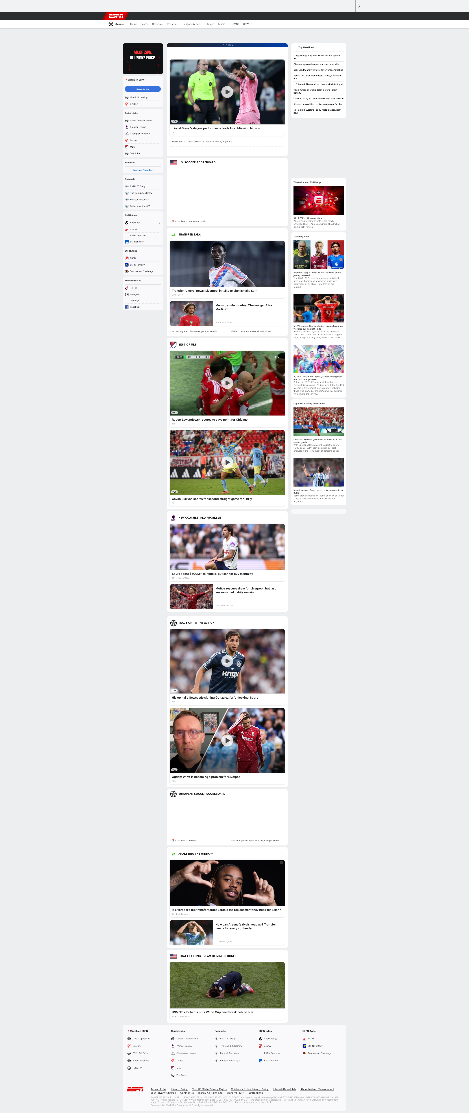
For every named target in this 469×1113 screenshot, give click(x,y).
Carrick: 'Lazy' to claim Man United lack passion (318, 98)
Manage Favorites (143, 170)
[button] (351, 16)
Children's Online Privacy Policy (250, 1089)
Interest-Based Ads (284, 1089)
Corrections (256, 1092)
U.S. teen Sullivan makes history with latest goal (318, 84)
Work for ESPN (236, 1092)
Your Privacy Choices (163, 1092)
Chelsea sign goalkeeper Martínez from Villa (316, 64)
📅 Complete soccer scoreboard (188, 221)
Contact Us (187, 1092)
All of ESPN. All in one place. (308, 218)
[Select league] (117, 6)
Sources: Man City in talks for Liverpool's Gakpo (318, 69)
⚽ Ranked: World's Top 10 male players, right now (317, 111)
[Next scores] (359, 6)
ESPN (116, 16)
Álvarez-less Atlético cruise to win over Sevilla (317, 104)
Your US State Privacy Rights (209, 1089)
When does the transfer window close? (252, 331)
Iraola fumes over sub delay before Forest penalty (315, 91)
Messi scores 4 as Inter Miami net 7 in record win (316, 57)
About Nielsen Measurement (317, 1089)
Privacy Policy (179, 1089)
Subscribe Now (142, 89)
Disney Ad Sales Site (210, 1092)
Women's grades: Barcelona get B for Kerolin (194, 331)
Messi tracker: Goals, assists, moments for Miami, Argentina (202, 141)
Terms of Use (158, 1089)
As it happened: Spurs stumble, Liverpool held (255, 840)
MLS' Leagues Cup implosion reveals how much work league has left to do (318, 327)
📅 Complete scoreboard (184, 840)
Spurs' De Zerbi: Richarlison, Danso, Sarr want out (317, 77)
